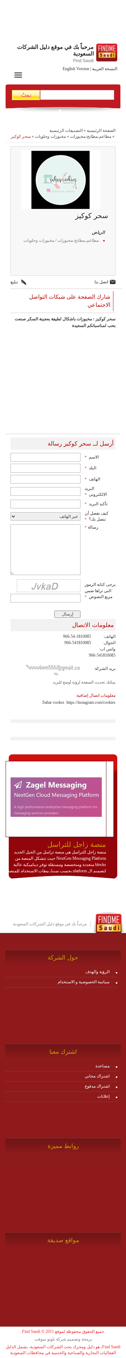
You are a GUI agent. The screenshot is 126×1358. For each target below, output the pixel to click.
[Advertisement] (63, 22)
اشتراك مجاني (97, 1076)
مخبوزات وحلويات (50, 136)
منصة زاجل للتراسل (76, 844)
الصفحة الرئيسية (101, 130)
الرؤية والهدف (97, 971)
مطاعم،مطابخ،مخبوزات (90, 136)
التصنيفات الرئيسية (66, 130)
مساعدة (103, 1066)
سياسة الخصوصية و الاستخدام (84, 981)
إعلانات (103, 1096)
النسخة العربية (104, 68)
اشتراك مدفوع (97, 1086)
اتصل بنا (101, 281)
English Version (76, 68)
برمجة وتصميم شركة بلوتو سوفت (63, 1339)
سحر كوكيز (21, 136)
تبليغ (14, 281)
